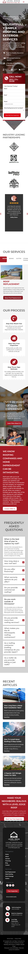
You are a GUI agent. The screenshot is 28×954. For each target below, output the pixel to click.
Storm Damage (9, 876)
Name (6, 88)
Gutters (7, 878)
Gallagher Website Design (18, 945)
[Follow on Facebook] (7, 885)
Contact (7, 865)
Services (7, 859)
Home (7, 854)
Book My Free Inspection (12, 115)
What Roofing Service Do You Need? (13, 108)
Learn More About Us (14, 423)
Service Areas (10, 938)
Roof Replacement (10, 872)
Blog (6, 863)
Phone (6, 101)
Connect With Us (9, 508)
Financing (8, 861)
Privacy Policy (18, 938)
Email (5, 95)
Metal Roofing (9, 874)
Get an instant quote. (11, 897)
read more (7, 717)
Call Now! (15, 76)
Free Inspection (13, 891)
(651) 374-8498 (15, 909)
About (7, 856)
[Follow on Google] (13, 885)
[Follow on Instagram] (10, 885)
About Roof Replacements (13, 297)
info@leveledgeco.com (16, 915)
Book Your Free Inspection (14, 819)
